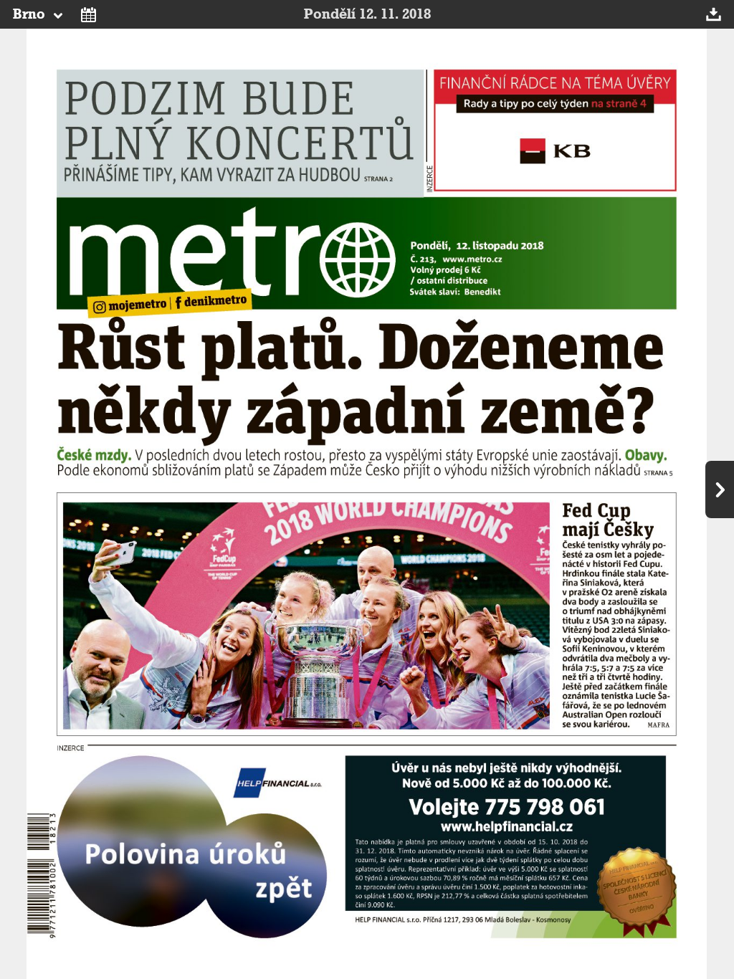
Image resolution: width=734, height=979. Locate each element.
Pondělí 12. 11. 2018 (367, 14)
